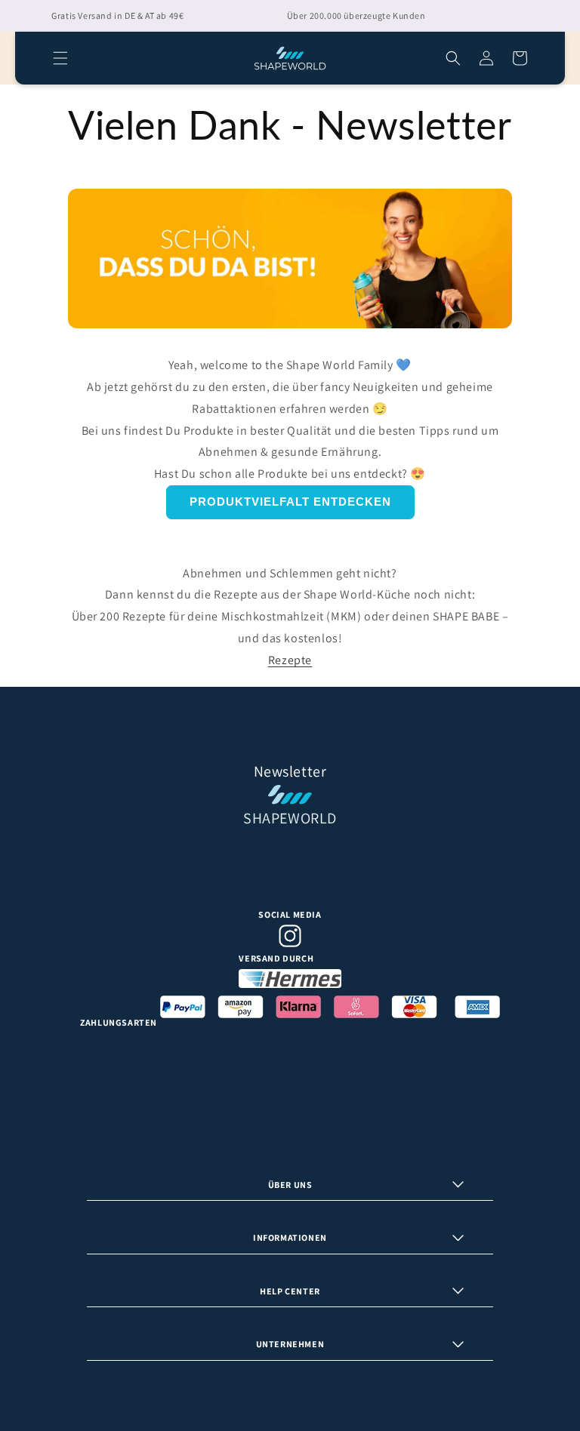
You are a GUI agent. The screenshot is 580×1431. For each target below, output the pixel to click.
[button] (60, 58)
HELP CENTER (290, 1291)
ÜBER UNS (290, 1184)
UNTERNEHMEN (290, 1343)
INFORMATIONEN (290, 1237)
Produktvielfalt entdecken (290, 501)
